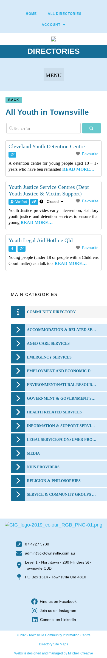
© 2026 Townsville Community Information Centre (54, 635)
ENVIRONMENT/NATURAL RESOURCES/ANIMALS (62, 385)
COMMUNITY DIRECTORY (51, 312)
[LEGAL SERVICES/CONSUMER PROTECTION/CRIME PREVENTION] (18, 439)
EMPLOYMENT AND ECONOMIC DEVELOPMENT (62, 371)
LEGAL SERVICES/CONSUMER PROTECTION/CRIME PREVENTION (62, 440)
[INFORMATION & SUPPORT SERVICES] (18, 426)
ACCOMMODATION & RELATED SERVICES (62, 330)
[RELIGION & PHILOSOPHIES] (18, 481)
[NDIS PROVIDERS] (18, 467)
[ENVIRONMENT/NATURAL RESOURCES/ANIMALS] (18, 385)
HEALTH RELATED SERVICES (54, 412)
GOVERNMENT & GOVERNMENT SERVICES (62, 398)
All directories (64, 14)
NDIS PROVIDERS (43, 467)
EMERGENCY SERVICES (49, 357)
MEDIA (33, 453)
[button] (54, 74)
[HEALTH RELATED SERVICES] (18, 412)
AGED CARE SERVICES (48, 343)
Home (31, 14)
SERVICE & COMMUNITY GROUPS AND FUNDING (62, 494)
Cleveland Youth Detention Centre (47, 146)
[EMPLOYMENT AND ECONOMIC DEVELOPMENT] (18, 371)
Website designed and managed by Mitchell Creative (53, 653)
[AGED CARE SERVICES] (18, 343)
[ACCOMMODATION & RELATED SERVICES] (18, 330)
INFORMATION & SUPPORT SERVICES (62, 426)
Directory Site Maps (53, 644)
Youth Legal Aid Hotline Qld (41, 240)
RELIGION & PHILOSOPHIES (54, 481)
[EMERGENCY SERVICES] (18, 357)
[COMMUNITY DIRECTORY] (18, 312)
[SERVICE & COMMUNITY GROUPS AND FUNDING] (18, 494)
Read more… (78, 169)
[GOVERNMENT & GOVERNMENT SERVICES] (18, 398)
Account (51, 25)
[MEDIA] (18, 453)
